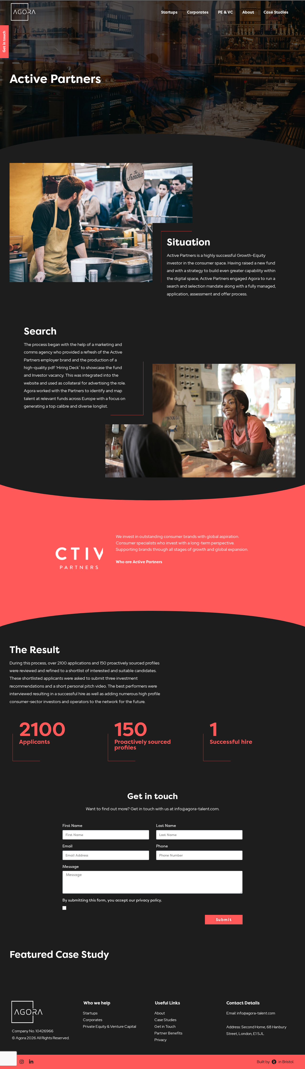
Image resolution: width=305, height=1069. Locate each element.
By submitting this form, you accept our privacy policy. (112, 900)
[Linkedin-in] (31, 1062)
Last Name (166, 825)
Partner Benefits (168, 1033)
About (248, 12)
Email (67, 846)
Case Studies (276, 12)
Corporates (197, 12)
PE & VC (225, 12)
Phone (162, 846)
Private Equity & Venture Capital (109, 1026)
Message (70, 866)
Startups (169, 12)
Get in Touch (165, 1026)
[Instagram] (21, 1062)
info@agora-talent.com (256, 1013)
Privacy (160, 1039)
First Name (72, 825)
